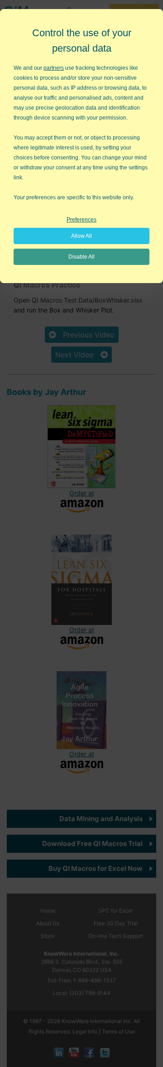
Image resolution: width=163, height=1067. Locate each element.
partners (53, 68)
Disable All (81, 257)
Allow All (81, 236)
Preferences (81, 219)
